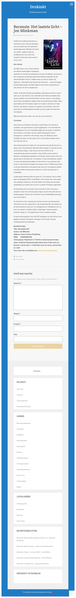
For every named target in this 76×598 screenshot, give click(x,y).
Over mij (20, 389)
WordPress (41, 592)
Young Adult (20, 259)
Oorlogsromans (23, 464)
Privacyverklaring (23, 406)
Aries (50, 592)
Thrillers (20, 429)
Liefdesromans (22, 458)
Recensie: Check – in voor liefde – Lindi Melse (33, 552)
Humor (19, 452)
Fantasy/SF (21, 446)
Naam (17, 313)
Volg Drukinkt (22, 401)
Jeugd (19, 487)
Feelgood (20, 435)
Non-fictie (21, 475)
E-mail (17, 324)
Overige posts (22, 504)
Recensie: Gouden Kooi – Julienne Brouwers (33, 564)
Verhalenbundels (23, 469)
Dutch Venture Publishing (47, 251)
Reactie (18, 283)
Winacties (21, 521)
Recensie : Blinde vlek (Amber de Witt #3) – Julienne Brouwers (36, 539)
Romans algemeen (24, 423)
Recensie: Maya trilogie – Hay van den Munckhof (35, 546)
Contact (20, 395)
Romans (20, 515)
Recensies (19, 256)
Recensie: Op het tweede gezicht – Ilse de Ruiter (34, 558)
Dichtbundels (22, 441)
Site (15, 334)
